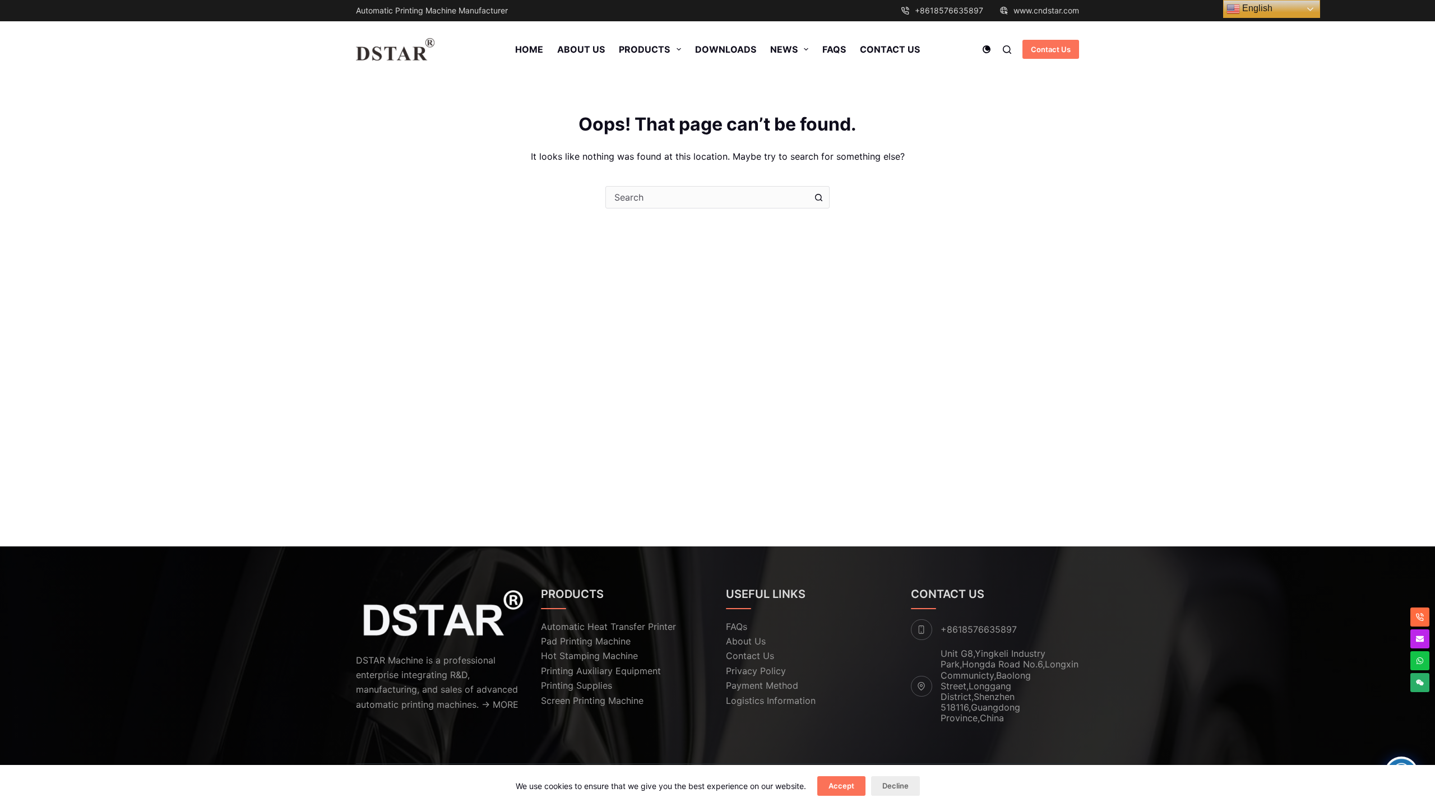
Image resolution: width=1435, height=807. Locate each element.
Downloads (725, 49)
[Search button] (818, 197)
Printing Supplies (576, 685)
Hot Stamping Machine (589, 655)
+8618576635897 (949, 10)
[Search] (1007, 49)
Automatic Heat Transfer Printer (608, 626)
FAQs (834, 49)
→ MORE (500, 704)
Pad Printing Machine (586, 641)
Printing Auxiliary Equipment (601, 670)
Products (644, 49)
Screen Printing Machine (592, 700)
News (784, 49)
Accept (841, 785)
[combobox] (707, 197)
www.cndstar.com (1046, 10)
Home (529, 49)
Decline (895, 785)
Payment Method (762, 685)
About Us (581, 49)
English (1256, 8)
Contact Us (890, 49)
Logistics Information (771, 700)
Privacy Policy (756, 670)
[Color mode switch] (987, 49)
